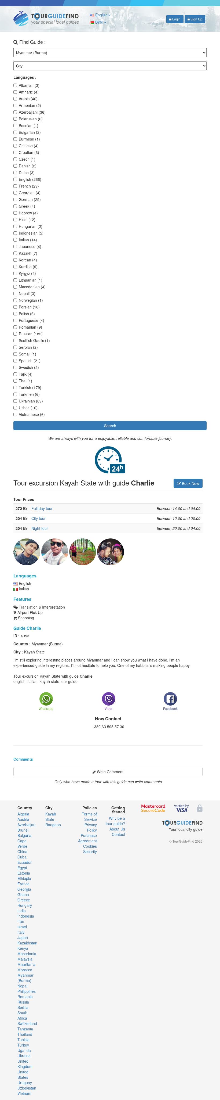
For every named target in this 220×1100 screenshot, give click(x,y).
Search (110, 425)
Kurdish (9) (28, 266)
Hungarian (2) (30, 226)
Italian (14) (28, 239)
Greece (23, 900)
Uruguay (24, 1082)
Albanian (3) (29, 85)
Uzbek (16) (28, 407)
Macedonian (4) (32, 286)
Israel (22, 926)
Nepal (22, 985)
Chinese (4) (29, 145)
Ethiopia (24, 878)
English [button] (101, 14)
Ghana (23, 894)
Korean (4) (28, 260)
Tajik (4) (25, 374)
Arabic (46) (28, 98)
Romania (25, 996)
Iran (20, 921)
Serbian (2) (28, 347)
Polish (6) (27, 313)
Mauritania (26, 964)
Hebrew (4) (28, 212)
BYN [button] (99, 22)
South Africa (22, 1015)
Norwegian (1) (31, 300)
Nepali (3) (27, 293)
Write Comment (109, 771)
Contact (118, 834)
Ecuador (24, 862)
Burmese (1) (29, 139)
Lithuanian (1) (30, 280)
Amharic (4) (29, 92)
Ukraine (24, 1055)
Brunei (22, 830)
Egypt (22, 867)
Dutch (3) (27, 172)
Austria (23, 819)
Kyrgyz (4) (27, 273)
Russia (23, 1002)
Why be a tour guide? (115, 820)
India (21, 910)
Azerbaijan (26, 824)
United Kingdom (24, 1063)
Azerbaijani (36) (32, 112)
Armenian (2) (30, 105)
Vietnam (24, 1093)
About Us (117, 829)
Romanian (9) (30, 327)
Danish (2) (27, 165)
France (23, 883)
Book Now (190, 483)
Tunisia (23, 1039)
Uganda (24, 1050)
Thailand (24, 1034)
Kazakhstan (27, 943)
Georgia (24, 889)
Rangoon (53, 824)
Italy (20, 932)
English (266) (30, 179)
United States (22, 1074)
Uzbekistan (26, 1088)
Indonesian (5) (31, 233)
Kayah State (50, 816)
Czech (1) (27, 159)
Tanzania (25, 1028)
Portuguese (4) (31, 320)
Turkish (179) (30, 387)
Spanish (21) (30, 360)
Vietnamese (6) (32, 414)
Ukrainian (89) (31, 401)
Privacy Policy (91, 827)
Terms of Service (89, 816)
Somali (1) (27, 354)
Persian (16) (29, 307)
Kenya (22, 948)
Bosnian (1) (28, 125)
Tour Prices (23, 499)
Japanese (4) (30, 246)
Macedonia (26, 953)
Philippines (26, 991)
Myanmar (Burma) (25, 977)
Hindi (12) (27, 219)
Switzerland (27, 1023)
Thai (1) (25, 380)
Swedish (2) (29, 367)
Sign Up (196, 19)
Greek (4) (27, 206)
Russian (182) (31, 333)
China (22, 851)
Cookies (90, 846)
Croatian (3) (29, 152)
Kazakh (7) (28, 253)
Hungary (24, 905)
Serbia (22, 1007)
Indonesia (25, 916)
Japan (22, 937)
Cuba (22, 857)
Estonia (23, 873)
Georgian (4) (30, 192)
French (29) (29, 186)
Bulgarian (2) (30, 132)
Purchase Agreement (87, 838)
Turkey (23, 1045)
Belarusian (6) (31, 118)
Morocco (24, 969)
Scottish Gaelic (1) (34, 340)
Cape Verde (22, 843)
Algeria (23, 814)
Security (90, 851)
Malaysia (24, 959)
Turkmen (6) (29, 394)
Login (176, 19)
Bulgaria (24, 835)
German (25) (30, 199)
